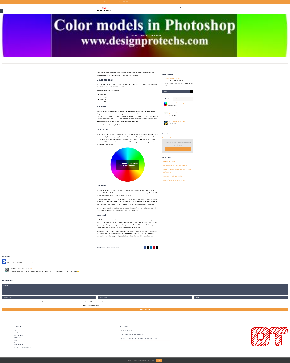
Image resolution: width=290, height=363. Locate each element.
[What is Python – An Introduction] (166, 122)
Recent (178, 99)
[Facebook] (144, 247)
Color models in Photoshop (176, 103)
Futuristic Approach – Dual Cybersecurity (175, 165)
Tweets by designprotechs (169, 138)
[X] (147, 247)
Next (285, 65)
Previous (279, 65)
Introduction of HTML (169, 161)
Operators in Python (174, 113)
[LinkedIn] (150, 247)
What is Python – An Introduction (177, 121)
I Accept (177, 149)
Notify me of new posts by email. (92, 305)
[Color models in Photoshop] (166, 103)
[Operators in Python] (166, 113)
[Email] (157, 247)
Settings (152, 360)
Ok (159, 360)
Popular (167, 99)
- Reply (28, 260)
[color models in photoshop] (127, 148)
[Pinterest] (153, 247)
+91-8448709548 (18, 345)
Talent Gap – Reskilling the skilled (172, 176)
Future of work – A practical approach (174, 180)
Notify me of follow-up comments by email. (95, 302)
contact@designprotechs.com (172, 78)
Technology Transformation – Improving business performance (139, 338)
